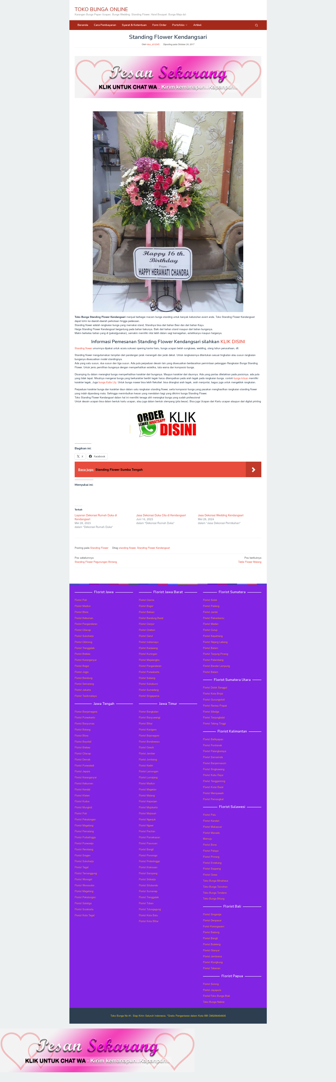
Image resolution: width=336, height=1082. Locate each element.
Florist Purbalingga (85, 837)
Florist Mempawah (213, 793)
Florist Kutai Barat (213, 787)
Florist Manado (211, 833)
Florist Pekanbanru (213, 618)
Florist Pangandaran (86, 624)
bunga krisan (241, 378)
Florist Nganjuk (147, 819)
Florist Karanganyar (86, 660)
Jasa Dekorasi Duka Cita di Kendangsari (161, 515)
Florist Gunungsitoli (214, 699)
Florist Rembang (84, 849)
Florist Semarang (84, 684)
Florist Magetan (147, 789)
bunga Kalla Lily (107, 382)
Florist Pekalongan (85, 819)
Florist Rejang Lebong (215, 642)
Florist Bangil (146, 849)
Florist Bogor (82, 666)
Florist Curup (210, 630)
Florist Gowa (210, 874)
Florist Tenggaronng (214, 781)
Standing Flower (99, 548)
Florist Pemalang (84, 831)
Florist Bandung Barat (151, 618)
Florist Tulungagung (150, 909)
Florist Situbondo (148, 885)
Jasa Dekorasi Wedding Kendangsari (220, 515)
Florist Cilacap (83, 630)
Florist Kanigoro (148, 729)
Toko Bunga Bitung (213, 898)
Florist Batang (82, 729)
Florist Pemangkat (213, 799)
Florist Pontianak (212, 745)
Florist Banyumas (84, 723)
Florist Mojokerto (148, 807)
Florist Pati (81, 600)
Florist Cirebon (147, 630)
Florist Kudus (82, 801)
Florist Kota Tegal (84, 915)
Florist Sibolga (211, 711)
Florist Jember (147, 753)
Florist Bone (210, 844)
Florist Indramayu (148, 642)
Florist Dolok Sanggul (215, 687)
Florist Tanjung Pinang (215, 654)
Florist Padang (211, 606)
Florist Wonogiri (83, 879)
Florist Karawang (148, 648)
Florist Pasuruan (148, 843)
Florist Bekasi (146, 612)
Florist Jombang (148, 759)
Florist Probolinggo (149, 861)
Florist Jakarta (83, 690)
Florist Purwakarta (149, 672)
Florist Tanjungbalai (214, 717)
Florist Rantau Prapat (215, 705)
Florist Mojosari (147, 813)
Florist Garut (146, 636)
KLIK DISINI (232, 341)
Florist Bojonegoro (149, 735)
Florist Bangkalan (148, 711)
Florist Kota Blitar (148, 921)
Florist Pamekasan (149, 837)
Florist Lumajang (148, 777)
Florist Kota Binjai (213, 693)
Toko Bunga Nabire (213, 1002)
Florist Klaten (82, 795)
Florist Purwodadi (84, 765)
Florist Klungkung (213, 962)
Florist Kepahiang (213, 636)
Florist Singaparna (149, 696)
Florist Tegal (81, 867)
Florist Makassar (212, 827)
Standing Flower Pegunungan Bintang (96, 560)
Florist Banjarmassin (214, 763)
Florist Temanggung (86, 873)
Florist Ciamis (146, 600)
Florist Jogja (81, 672)
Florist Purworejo (84, 843)
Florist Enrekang (212, 863)
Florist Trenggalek (85, 648)
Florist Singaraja (212, 914)
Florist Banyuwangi (149, 717)
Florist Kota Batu (148, 915)
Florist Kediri (146, 765)
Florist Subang (147, 678)
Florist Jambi (210, 612)
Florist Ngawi (146, 825)
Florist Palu (209, 814)
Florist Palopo (211, 850)
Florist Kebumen (84, 618)
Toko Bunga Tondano (215, 892)
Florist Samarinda (213, 757)
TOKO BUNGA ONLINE (101, 9)
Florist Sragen (82, 855)
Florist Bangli (210, 938)
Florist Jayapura (212, 990)
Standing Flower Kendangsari (153, 548)
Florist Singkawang (213, 769)
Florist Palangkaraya (214, 751)
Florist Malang (147, 795)
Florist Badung (211, 932)
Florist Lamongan (148, 771)
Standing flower (83, 348)
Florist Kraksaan (148, 867)
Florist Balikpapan (213, 739)
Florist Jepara (82, 771)
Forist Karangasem (213, 926)
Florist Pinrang (211, 856)
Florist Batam (210, 648)
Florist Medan (210, 624)
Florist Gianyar (211, 950)
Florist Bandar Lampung (216, 666)
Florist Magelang (84, 825)
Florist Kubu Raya (213, 775)
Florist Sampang (148, 873)
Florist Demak (82, 759)
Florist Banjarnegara (86, 711)
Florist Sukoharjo (84, 636)
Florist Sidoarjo (147, 879)
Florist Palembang (213, 660)
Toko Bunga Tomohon (215, 886)
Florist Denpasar (212, 920)
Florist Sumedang (149, 690)
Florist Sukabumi (148, 684)
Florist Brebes (82, 654)
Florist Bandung (83, 678)
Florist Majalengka (149, 660)
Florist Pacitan (147, 831)
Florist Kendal (82, 789)
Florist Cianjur (146, 624)
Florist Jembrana (212, 956)
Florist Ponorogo (148, 855)
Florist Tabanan (211, 968)
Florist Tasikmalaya (86, 696)
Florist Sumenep (148, 891)
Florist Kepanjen (148, 801)
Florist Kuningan (148, 654)
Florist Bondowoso (149, 741)
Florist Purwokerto (85, 717)
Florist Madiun (83, 606)
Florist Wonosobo (84, 885)
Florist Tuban (146, 903)
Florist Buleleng (211, 944)
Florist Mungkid (83, 807)
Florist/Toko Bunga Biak (216, 996)
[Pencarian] (256, 25)
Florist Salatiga (83, 903)
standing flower (127, 548)
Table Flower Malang (249, 560)
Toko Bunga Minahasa (215, 880)
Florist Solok (210, 600)
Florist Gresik (146, 747)
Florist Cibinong (83, 642)
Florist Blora (81, 612)
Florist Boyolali (83, 741)
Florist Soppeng (212, 868)
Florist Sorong (211, 984)
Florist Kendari (211, 820)
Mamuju (207, 838)
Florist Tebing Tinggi (214, 723)
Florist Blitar (145, 723)
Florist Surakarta (84, 909)
